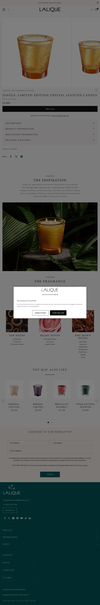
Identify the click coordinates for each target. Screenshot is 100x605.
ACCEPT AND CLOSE (58, 313)
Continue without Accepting (50, 294)
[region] (50, 303)
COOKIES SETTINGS (40, 313)
